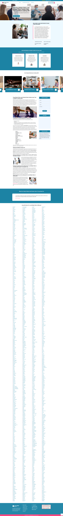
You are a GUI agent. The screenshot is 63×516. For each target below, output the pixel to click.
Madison (14, 213)
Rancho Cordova (15, 386)
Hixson (43, 293)
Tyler (42, 395)
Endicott (33, 404)
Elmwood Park (24, 353)
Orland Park (24, 371)
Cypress (43, 326)
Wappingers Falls (34, 450)
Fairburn (23, 275)
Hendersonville (34, 299)
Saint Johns (24, 244)
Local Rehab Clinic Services (25, 2)
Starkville (33, 281)
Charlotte (33, 289)
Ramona (14, 385)
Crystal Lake (24, 349)
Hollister (14, 317)
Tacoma (43, 479)
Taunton (23, 467)
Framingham (24, 449)
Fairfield (14, 300)
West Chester (33, 492)
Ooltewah (43, 303)
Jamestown (33, 416)
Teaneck (33, 370)
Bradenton (14, 494)
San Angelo (43, 384)
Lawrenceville (24, 284)
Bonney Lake (43, 457)
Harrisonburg (43, 436)
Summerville (43, 277)
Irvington (33, 349)
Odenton (24, 495)
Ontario (13, 367)
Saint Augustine (24, 243)
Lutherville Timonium (25, 492)
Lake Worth (24, 218)
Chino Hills (14, 276)
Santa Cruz (14, 418)
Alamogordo (33, 379)
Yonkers (33, 456)
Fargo (33, 325)
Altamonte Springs (15, 489)
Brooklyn (33, 397)
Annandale (43, 422)
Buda (42, 316)
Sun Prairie (43, 497)
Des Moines (24, 323)
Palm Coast (24, 236)
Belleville (33, 217)
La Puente (14, 326)
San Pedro (14, 412)
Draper (43, 402)
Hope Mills (33, 302)
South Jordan (43, 416)
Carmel (23, 386)
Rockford (33, 240)
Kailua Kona (24, 312)
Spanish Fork (43, 417)
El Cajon (14, 293)
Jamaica (33, 415)
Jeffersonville (24, 393)
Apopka (14, 490)
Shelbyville (43, 304)
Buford (23, 262)
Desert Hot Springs (15, 290)
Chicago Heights (24, 347)
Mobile (13, 214)
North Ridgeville (34, 484)
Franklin (43, 290)
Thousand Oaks (14, 431)
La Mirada (14, 325)
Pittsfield (24, 461)
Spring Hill (24, 246)
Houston (43, 344)
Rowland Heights (15, 399)
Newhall (14, 359)
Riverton (43, 412)
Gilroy (13, 308)
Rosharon (43, 381)
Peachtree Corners (25, 293)
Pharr (42, 371)
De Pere (43, 485)
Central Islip (33, 399)
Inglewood (14, 320)
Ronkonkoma (33, 439)
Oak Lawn (24, 370)
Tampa (23, 248)
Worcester (24, 470)
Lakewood (33, 352)
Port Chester (33, 433)
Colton (13, 281)
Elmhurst (24, 352)
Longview (43, 465)
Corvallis (43, 212)
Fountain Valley (14, 303)
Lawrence (24, 452)
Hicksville (33, 411)
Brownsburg (24, 385)
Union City (14, 436)
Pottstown (43, 246)
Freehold (33, 345)
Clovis (13, 279)
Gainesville (24, 209)
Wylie (42, 399)
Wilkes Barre (43, 253)
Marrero (23, 430)
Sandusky (33, 489)
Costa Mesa (14, 284)
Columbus (24, 266)
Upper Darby (43, 250)
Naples (23, 226)
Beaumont (14, 258)
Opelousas (24, 434)
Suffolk (43, 450)
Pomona (14, 382)
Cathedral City (14, 271)
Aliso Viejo (14, 250)
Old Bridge (33, 362)
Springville (43, 418)
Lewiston (24, 330)
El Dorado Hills (14, 295)
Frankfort (24, 412)
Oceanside (14, 366)
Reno (32, 390)
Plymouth (24, 462)
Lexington (24, 416)
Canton (23, 264)
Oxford (33, 279)
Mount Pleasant (44, 273)
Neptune (33, 358)
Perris (13, 376)
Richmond (14, 394)
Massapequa (33, 422)
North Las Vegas (34, 389)
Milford (14, 476)
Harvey (23, 427)
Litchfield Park (14, 235)
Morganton (33, 312)
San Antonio (43, 385)
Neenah (43, 493)
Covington (24, 267)
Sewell (33, 368)
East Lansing (33, 222)
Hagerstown (24, 489)
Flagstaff (14, 230)
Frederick (24, 485)
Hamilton (33, 470)
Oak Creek (43, 494)
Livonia (33, 232)
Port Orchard (43, 472)
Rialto (13, 393)
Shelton (43, 476)
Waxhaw (33, 321)
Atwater (14, 255)
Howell (33, 227)
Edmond (33, 499)
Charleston (43, 262)
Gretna (23, 426)
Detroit (33, 221)
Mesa (13, 237)
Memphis (43, 300)
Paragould (14, 222)
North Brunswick (34, 361)
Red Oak (43, 375)
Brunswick (33, 459)
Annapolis (24, 471)
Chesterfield (33, 262)
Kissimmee (24, 216)
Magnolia (43, 359)
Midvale (43, 408)
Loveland (14, 465)
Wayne (33, 375)
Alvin (42, 307)
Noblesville (24, 400)
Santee (13, 420)
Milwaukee (43, 492)
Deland (13, 499)
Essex (23, 483)
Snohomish (43, 477)
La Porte (24, 395)
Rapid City (43, 279)
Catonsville (24, 475)
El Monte (14, 296)
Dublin (33, 465)
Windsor (14, 468)
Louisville (24, 417)
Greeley (14, 463)
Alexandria (43, 421)
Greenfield (24, 391)
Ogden (43, 409)
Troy (32, 447)
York (42, 255)
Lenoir (33, 307)
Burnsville (33, 248)
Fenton (33, 223)
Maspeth (33, 421)
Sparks (33, 391)
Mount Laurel (33, 357)
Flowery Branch (24, 277)
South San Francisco (15, 424)
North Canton (33, 483)
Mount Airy (33, 314)
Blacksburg (43, 424)
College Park (24, 477)
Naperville (24, 366)
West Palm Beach (25, 253)
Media (42, 240)
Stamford (14, 479)
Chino (13, 275)
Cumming (24, 268)
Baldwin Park (14, 257)
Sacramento (14, 400)
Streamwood (24, 380)
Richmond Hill (33, 436)
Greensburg (43, 232)
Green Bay (43, 488)
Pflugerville (43, 370)
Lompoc (14, 335)
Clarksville (43, 285)
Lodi (13, 334)
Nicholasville (24, 418)
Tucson (13, 246)
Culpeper (43, 431)
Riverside (14, 395)
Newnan (23, 291)
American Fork (43, 400)
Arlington (43, 282)
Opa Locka (24, 230)
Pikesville (24, 498)
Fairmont (43, 498)
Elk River (33, 250)
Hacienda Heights (15, 311)
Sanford (23, 245)
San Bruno (14, 402)
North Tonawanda (34, 430)
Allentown (43, 222)
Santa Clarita (14, 417)
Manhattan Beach (15, 340)
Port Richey (24, 240)
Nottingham (24, 494)
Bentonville (14, 216)
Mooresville (33, 311)
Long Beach (14, 336)
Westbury (33, 453)
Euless (43, 335)
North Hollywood (15, 362)
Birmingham (14, 209)
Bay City (33, 216)
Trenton (33, 244)
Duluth (23, 273)
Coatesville (43, 228)
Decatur (23, 271)
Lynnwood (43, 466)
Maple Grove (33, 253)
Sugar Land (43, 391)
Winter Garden (24, 255)
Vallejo (13, 438)
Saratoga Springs (44, 415)
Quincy (23, 463)
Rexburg (23, 334)
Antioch (14, 253)
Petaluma (14, 377)
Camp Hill (43, 225)
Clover (43, 263)
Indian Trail (33, 304)
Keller (42, 349)
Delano (13, 289)
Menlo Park (14, 344)
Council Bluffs (24, 322)
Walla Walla (43, 481)
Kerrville (43, 350)
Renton (43, 474)
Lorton (43, 439)
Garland (43, 340)
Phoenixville (43, 244)
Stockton (14, 426)
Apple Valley (14, 254)
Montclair (14, 350)
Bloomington (24, 341)
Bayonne (33, 332)
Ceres (13, 272)
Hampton (24, 280)
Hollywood (24, 212)
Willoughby (33, 494)
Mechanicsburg (44, 239)
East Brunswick (34, 339)
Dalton (23, 270)
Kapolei (23, 314)
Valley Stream (33, 449)
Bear (13, 484)
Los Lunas (33, 385)
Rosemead (14, 397)
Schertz (43, 388)
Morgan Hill (14, 353)
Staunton (43, 448)
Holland (33, 226)
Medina (33, 479)
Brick (32, 335)
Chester (43, 429)
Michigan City (24, 397)
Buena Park (14, 262)
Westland (33, 245)
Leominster (24, 453)
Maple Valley (43, 467)
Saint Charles (33, 270)
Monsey (33, 425)
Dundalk (23, 480)
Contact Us (32, 2)
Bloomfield (33, 334)
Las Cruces (33, 384)
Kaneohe (24, 313)
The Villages (24, 249)
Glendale (14, 309)
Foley (13, 212)
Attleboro (24, 440)
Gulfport (33, 275)
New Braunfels (43, 366)
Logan (42, 407)
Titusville (24, 250)
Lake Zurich (24, 361)
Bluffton (43, 261)
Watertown (24, 468)
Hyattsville (24, 490)
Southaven (33, 280)
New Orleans (24, 433)
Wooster (33, 495)
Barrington (24, 338)
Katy (42, 348)
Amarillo (43, 308)
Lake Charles (24, 429)
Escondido (14, 298)
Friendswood (43, 338)
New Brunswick (34, 359)
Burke (42, 425)
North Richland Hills (44, 367)
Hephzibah (24, 281)
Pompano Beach (24, 239)
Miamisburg (33, 481)
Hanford (14, 312)
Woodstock (24, 307)
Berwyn (23, 340)
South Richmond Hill (34, 443)
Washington (14, 483)
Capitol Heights (24, 474)
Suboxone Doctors (25, 506)
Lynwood (14, 338)
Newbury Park (14, 358)
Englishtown (33, 343)
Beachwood (33, 458)
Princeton (33, 367)
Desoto (43, 330)
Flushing (33, 406)
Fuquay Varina (33, 294)
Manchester (33, 329)
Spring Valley (14, 425)
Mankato (33, 252)
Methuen (24, 458)
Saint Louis (33, 271)
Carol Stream (24, 344)
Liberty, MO (16, 0)
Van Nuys (14, 439)
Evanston (24, 354)
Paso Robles (14, 375)
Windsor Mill (33, 212)
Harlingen (43, 343)
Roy (42, 413)
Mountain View (14, 354)
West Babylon (33, 452)
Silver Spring (33, 208)
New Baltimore (34, 235)
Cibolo (43, 320)
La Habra (14, 323)
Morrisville (33, 313)
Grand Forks (33, 326)
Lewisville (43, 356)
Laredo (43, 354)
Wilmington (14, 448)
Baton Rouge (24, 422)
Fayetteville (24, 276)
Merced (14, 345)
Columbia (33, 263)
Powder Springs (24, 294)
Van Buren (14, 225)
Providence (43, 258)
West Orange (33, 377)
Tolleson (14, 245)
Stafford (43, 447)
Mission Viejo (14, 347)
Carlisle (43, 227)
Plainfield (24, 375)
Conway (14, 218)
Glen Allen (43, 434)
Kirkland (43, 463)
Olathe (23, 407)
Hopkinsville (24, 415)
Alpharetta (24, 259)
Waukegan (24, 382)
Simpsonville (43, 275)
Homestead (24, 213)
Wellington (24, 252)
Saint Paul (33, 258)
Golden (13, 462)
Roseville (14, 398)
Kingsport (43, 296)
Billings (33, 282)
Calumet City (24, 343)
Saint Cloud (33, 257)
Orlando (23, 232)
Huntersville (33, 303)
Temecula (14, 429)
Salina (23, 408)
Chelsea (23, 445)
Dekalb (23, 350)
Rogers (14, 223)
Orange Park (24, 231)
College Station (44, 321)
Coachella (14, 280)
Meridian (24, 331)
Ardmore (33, 497)
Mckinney (43, 361)
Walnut (13, 443)
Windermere (24, 254)
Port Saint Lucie (24, 241)
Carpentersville (24, 345)
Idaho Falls (24, 329)
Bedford (43, 313)
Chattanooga (43, 284)
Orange (13, 368)
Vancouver (43, 480)
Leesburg (43, 438)
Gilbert (13, 232)
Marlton (33, 354)
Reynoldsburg (33, 488)
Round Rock (43, 382)
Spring (43, 390)
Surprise (14, 243)
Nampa (23, 332)
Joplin (33, 267)
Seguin (43, 389)
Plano (42, 372)
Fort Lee (33, 344)
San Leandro (14, 409)
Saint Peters (33, 272)
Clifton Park (33, 400)
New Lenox (24, 367)
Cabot (13, 217)
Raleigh (33, 316)
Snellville (24, 299)
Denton (43, 329)
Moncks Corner (44, 272)
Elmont (33, 403)
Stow (32, 490)
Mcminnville (43, 216)
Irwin (42, 235)
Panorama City (14, 373)
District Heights (24, 479)
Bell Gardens (14, 259)
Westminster (14, 467)
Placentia (14, 379)
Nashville (43, 302)
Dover (13, 485)
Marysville (33, 477)
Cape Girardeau (34, 261)
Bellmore (33, 395)
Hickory (33, 300)
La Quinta (14, 327)
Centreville (43, 426)
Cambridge (24, 444)
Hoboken (33, 347)
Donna (42, 332)
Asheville (33, 286)
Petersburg (43, 444)
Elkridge (23, 481)
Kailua (23, 311)
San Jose (14, 407)
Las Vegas (33, 388)
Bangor (33, 213)
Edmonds (43, 459)
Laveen (14, 234)
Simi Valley (14, 421)
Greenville (33, 298)
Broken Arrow (33, 498)
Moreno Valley (14, 352)
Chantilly (43, 427)
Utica (32, 448)
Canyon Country (14, 267)
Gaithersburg (24, 486)
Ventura (14, 440)
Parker (13, 466)
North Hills (14, 361)
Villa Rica (24, 305)
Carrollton (43, 318)
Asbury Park (33, 330)
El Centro (14, 294)
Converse (43, 323)
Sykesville (33, 209)
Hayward (14, 314)
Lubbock (43, 358)
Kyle (42, 352)
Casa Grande (14, 228)
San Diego (14, 404)
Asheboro (33, 285)
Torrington (14, 480)
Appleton (43, 483)
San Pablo (14, 411)
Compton (14, 282)
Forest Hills (33, 407)
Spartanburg (43, 276)
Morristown (33, 356)
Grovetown (24, 279)
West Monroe (24, 438)
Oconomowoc (43, 495)
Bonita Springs (14, 492)
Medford (24, 457)
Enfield (13, 471)
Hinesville (24, 282)
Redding (14, 389)
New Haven (14, 477)
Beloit (42, 484)
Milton (23, 225)
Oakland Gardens (34, 431)
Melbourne (24, 221)
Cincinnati (33, 461)
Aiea (23, 308)
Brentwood (14, 261)
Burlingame (14, 263)
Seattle (43, 475)
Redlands (14, 390)
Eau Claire (43, 486)
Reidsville (33, 317)
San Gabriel (14, 406)
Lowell (23, 454)
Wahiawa (24, 316)
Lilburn (23, 285)
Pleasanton (14, 381)
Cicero (23, 348)
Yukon (42, 209)
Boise (23, 327)
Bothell (43, 458)
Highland (14, 316)
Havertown (43, 234)
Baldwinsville (33, 393)
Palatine (23, 373)
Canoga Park (14, 266)
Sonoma (14, 422)
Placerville (14, 380)
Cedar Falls (24, 320)
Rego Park (33, 435)
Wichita (23, 409)
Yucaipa (14, 454)
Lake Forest (14, 329)
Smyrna (23, 298)
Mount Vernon (33, 426)
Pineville (24, 435)
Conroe (43, 322)
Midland (43, 363)
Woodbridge (43, 452)
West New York (34, 376)
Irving (42, 347)
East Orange (33, 340)
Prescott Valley (14, 239)
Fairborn (33, 467)
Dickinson (43, 331)
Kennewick (43, 461)
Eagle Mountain (44, 403)
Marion (23, 325)
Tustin (13, 435)
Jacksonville (24, 214)
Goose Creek (43, 267)
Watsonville (14, 444)
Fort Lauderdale (24, 207)
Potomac (24, 499)
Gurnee (23, 358)
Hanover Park (24, 359)
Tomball (43, 394)
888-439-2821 (50, 2)
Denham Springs (24, 424)
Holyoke (23, 450)
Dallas (42, 327)
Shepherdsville (24, 420)
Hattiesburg (33, 276)
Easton (43, 231)
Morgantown (43, 499)
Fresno (13, 305)
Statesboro (24, 300)
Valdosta (24, 304)
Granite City (24, 356)
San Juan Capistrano (15, 408)
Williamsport (43, 254)
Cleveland (33, 462)
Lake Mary (24, 217)
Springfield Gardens (34, 445)
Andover (23, 439)
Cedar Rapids (24, 321)
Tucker (23, 303)
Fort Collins (14, 461)
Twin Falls (24, 335)
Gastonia (33, 296)
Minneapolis (33, 254)
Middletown (14, 475)
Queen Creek (14, 240)
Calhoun (23, 263)
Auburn (13, 208)
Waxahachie (43, 397)
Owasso (43, 207)
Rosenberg (43, 380)
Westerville (33, 493)
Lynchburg (43, 440)
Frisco (42, 339)
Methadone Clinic (25, 507)
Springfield (24, 379)
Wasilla (14, 207)
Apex (32, 284)
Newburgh (24, 399)
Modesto (14, 348)
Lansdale (43, 237)
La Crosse (43, 489)
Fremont (14, 304)
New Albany (24, 398)
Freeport (33, 408)
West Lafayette (24, 404)
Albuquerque (33, 380)
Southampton (43, 248)
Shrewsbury (24, 465)
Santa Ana (14, 415)
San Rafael (14, 413)
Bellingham (43, 456)
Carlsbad (14, 268)
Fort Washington (24, 484)
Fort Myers (24, 208)
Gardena (14, 307)
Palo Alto (14, 372)
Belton (43, 314)
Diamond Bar (14, 291)
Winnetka (14, 450)
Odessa (43, 368)
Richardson (43, 376)
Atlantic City (33, 331)
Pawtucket (43, 257)
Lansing (33, 230)
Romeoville (24, 377)
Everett (23, 447)
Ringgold (24, 295)
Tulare (13, 433)
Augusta (23, 261)
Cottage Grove (34, 249)
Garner (33, 295)
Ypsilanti (33, 246)
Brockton (24, 443)
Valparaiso (24, 403)
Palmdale (14, 371)
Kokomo (23, 394)
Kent (32, 472)
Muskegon (33, 234)
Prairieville (24, 436)
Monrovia (14, 349)
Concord (33, 291)
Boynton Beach (14, 493)
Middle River (24, 493)
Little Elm (43, 357)
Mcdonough (24, 289)
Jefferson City (34, 266)
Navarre (23, 227)
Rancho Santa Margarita (15, 388)
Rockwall (43, 379)
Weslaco (43, 398)
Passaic (33, 363)
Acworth (23, 258)
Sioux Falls (43, 280)
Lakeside (14, 330)
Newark (14, 357)
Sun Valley (14, 427)
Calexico (14, 264)
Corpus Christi (43, 325)
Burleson (43, 317)
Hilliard (33, 471)
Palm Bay (24, 234)
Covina (13, 285)
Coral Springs (14, 498)
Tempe (13, 244)
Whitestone (33, 454)
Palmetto (24, 237)
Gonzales (24, 425)
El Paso (43, 334)
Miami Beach (24, 223)
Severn (33, 207)
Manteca (14, 341)
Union (33, 373)
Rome (23, 296)
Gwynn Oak (24, 488)
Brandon (14, 495)
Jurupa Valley (14, 322)
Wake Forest (33, 320)
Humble (43, 345)
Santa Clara (14, 416)
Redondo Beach (14, 391)
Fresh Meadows (34, 409)
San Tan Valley (14, 241)
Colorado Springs (15, 458)
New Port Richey (24, 228)
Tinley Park (24, 381)
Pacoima (14, 370)
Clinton (23, 476)
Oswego (24, 372)
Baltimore (24, 472)
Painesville (33, 485)
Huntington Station (34, 413)
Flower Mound (43, 336)
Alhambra (14, 249)
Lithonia (23, 286)
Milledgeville (24, 290)
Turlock (13, 434)
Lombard (24, 363)
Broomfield (14, 457)
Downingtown (43, 230)
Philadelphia (43, 243)
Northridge (14, 363)
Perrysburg (33, 486)
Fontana (14, 302)
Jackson (33, 350)
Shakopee (33, 259)
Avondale (14, 226)
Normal (23, 368)
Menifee (14, 343)
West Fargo (33, 327)
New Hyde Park (34, 427)
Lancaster (14, 331)
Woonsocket (43, 259)
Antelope (14, 252)
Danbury (14, 470)
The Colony (43, 393)
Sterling (43, 449)
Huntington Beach (15, 318)
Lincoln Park (33, 231)
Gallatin (43, 291)
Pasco (43, 471)
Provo (42, 411)
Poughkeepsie (34, 434)
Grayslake (24, 357)
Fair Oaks (14, 299)
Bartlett (23, 339)
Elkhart (23, 388)
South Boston (24, 466)
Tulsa (42, 208)
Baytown (43, 311)
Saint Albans (33, 440)
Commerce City (14, 459)
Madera (14, 339)
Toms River (33, 371)
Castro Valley (14, 270)
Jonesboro (14, 221)
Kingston (33, 417)
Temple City (14, 430)
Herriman (43, 404)
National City (14, 356)
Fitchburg (24, 448)
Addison (23, 336)
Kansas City (33, 268)
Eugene (43, 213)
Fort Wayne (24, 390)
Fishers (23, 389)
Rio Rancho (33, 386)
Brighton (14, 456)
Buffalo (33, 398)
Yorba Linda (14, 452)
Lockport (24, 362)
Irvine (13, 321)
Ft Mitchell (24, 413)
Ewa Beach (24, 309)
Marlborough (24, 456)
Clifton (33, 338)
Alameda (14, 248)
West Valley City (44, 420)
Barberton (33, 457)
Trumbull (14, 481)
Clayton (33, 290)
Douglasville (24, 272)
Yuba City (14, 453)
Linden (33, 353)
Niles (33, 236)
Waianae (24, 317)
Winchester (14, 449)
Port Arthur (43, 373)
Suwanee (24, 302)
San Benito (43, 386)
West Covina (14, 445)
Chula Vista (14, 277)
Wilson (33, 323)
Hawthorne (14, 313)
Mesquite (43, 362)
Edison (33, 341)
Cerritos (14, 273)
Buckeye (14, 227)
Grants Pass (43, 214)
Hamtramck (33, 225)
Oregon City (43, 218)
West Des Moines (25, 326)
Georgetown (43, 341)
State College (43, 249)
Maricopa (14, 236)
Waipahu (24, 318)
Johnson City (43, 295)
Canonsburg (43, 226)
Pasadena (24, 497)
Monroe (33, 424)
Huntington (33, 412)
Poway (13, 384)
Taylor (33, 243)
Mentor (33, 480)
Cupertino (14, 286)
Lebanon (33, 474)
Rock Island (24, 376)
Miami (23, 222)
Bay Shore (33, 394)
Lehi (42, 406)
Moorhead (33, 255)
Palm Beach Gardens (25, 235)
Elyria (33, 466)
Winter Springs (24, 257)
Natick (23, 459)
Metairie (23, 431)
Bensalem (43, 223)
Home (20, 2)
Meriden (14, 474)
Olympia (43, 470)
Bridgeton (33, 336)
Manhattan (24, 406)
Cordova (43, 289)
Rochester (33, 239)
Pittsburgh (43, 245)
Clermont (14, 497)
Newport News (43, 443)
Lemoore (14, 332)
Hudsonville (33, 228)
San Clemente (14, 403)
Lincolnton (33, 309)
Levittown (33, 418)
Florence (14, 231)
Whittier (14, 447)
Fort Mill (43, 266)
